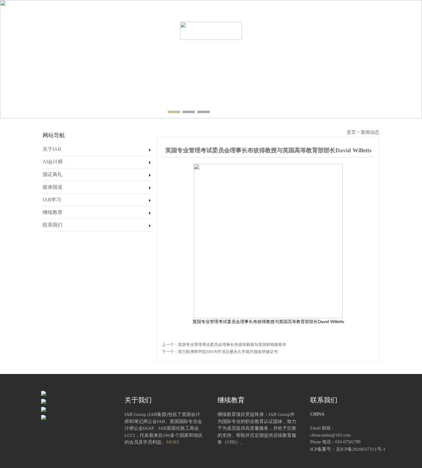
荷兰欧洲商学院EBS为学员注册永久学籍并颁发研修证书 (228, 351)
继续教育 (340, 31)
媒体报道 (266, 31)
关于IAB (81, 31)
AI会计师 (118, 31)
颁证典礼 (155, 31)
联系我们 (377, 31)
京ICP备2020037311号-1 (361, 449)
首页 (44, 31)
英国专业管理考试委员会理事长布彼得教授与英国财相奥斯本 (232, 344)
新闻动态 (370, 132)
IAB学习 (303, 31)
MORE (172, 442)
